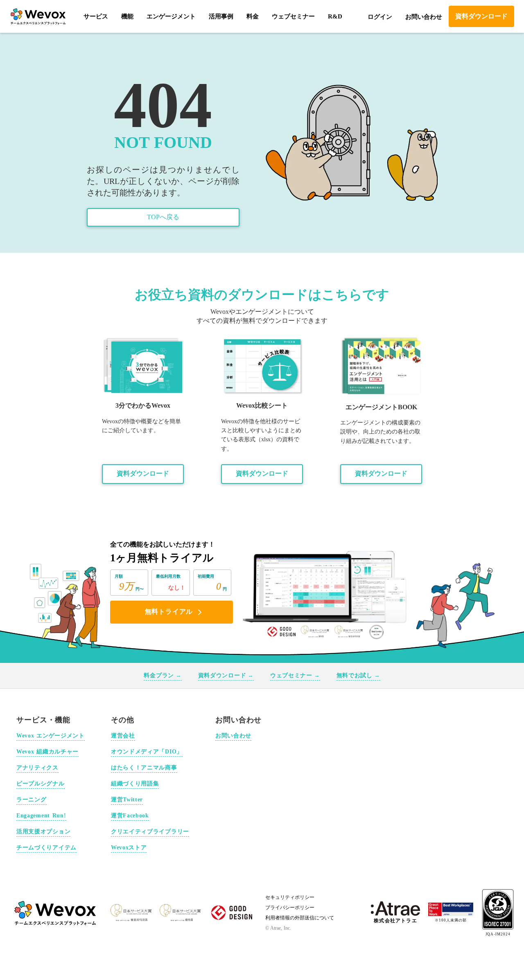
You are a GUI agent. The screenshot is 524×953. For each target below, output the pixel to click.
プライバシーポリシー (289, 907)
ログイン (380, 17)
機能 (127, 16)
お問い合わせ (423, 17)
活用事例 (221, 16)
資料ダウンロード (143, 473)
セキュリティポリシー (289, 897)
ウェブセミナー (293, 16)
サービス (96, 16)
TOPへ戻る (163, 216)
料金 (252, 16)
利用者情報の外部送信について (299, 918)
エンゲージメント (171, 16)
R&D (335, 16)
